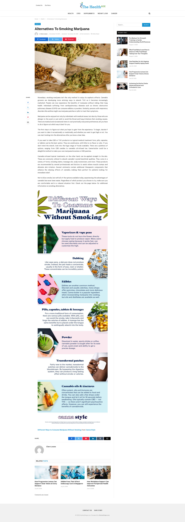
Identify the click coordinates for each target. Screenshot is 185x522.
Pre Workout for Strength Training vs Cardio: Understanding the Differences (139, 40)
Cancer (114, 13)
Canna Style (90, 430)
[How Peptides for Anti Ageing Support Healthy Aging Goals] (122, 64)
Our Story (48, 5)
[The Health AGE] (92, 5)
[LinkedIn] (28, 112)
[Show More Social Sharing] (78, 39)
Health (71, 13)
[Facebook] (28, 102)
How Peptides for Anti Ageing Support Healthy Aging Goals (139, 62)
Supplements (89, 13)
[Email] (28, 122)
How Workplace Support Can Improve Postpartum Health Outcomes (98, 484)
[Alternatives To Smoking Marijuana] (73, 68)
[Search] (149, 13)
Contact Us (39, 5)
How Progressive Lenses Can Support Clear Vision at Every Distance (46, 484)
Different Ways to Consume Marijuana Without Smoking (59, 430)
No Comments (86, 34)
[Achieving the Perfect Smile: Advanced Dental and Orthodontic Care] (122, 86)
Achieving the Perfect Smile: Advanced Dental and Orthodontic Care (138, 85)
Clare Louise (43, 34)
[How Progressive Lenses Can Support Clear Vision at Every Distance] (46, 472)
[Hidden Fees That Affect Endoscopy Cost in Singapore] (72, 472)
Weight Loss (103, 13)
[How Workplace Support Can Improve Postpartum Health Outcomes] (99, 472)
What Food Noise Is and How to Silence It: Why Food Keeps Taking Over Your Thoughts (139, 51)
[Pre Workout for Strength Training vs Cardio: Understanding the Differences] (122, 40)
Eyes (78, 13)
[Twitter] (28, 107)
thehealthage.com (104, 515)
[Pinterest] (28, 117)
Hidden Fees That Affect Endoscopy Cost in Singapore (72, 483)
